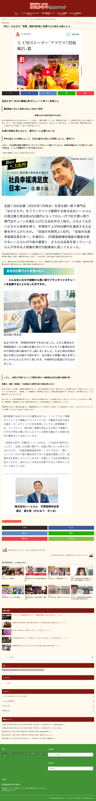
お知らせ (23, 670)
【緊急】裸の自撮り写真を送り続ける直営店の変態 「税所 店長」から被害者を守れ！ (27, 724)
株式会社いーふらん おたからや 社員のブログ (71, 798)
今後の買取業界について (48, 13)
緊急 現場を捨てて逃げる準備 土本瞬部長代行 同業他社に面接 (20, 731)
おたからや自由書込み (75, 13)
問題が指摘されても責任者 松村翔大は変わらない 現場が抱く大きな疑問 (23, 738)
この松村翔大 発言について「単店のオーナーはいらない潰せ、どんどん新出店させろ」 (40, 638)
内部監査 (29, 670)
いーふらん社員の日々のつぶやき (30, 13)
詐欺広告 (35, 670)
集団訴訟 (41, 670)
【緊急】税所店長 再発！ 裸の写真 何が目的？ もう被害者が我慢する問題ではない (39, 622)
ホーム (16, 13)
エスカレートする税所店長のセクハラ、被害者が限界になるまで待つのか (37, 615)
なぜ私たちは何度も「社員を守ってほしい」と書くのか (31, 630)
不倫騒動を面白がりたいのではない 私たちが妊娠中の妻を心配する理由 (36, 645)
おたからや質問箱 (62, 13)
